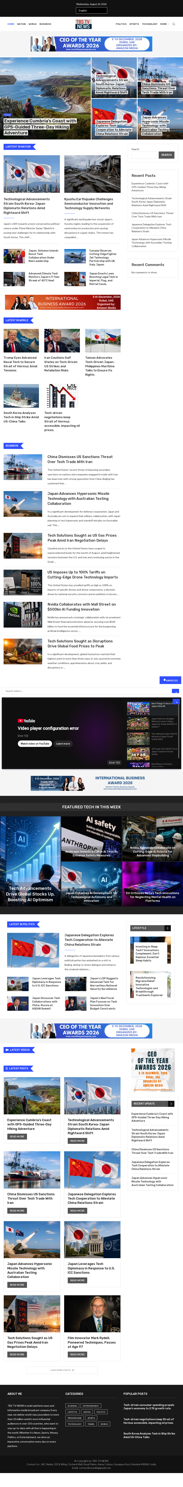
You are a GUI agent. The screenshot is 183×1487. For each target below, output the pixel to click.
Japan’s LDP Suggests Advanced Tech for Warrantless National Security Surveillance (104, 984)
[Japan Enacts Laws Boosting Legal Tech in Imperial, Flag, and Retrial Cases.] (75, 279)
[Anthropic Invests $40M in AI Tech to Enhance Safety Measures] (91, 838)
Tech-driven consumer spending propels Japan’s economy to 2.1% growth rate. (148, 1407)
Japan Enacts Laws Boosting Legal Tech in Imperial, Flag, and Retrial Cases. (103, 279)
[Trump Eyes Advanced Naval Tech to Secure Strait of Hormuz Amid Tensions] (21, 340)
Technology (149, 24)
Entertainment (91, 1406)
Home (11, 24)
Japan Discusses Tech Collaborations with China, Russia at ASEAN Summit (46, 1003)
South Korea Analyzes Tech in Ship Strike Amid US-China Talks (21, 417)
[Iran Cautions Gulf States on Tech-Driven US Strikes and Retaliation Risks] (62, 340)
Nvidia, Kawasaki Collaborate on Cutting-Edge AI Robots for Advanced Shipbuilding (152, 851)
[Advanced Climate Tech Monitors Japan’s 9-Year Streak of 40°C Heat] (14, 279)
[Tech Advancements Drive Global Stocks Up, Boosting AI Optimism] (30, 861)
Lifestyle (72, 1412)
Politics (121, 24)
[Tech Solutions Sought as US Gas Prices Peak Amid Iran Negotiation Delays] (23, 546)
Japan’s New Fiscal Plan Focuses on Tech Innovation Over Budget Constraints (103, 1003)
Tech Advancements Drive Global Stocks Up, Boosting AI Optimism (30, 894)
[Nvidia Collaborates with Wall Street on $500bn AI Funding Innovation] (23, 615)
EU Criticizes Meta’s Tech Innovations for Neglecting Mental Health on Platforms (152, 896)
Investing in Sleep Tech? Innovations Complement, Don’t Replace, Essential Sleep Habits (147, 953)
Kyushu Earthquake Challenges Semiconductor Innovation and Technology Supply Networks (88, 203)
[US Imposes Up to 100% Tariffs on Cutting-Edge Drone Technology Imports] (23, 582)
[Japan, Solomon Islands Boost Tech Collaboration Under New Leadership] (14, 256)
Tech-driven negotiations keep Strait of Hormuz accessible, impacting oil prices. (62, 421)
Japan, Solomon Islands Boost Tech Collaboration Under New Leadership (43, 256)
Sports (134, 24)
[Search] (173, 24)
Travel (91, 1424)
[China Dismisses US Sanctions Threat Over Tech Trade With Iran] (160, 77)
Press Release (74, 1418)
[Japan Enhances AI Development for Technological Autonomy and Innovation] (91, 884)
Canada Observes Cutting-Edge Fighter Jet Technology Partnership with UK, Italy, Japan (103, 257)
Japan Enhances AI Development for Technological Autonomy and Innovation (91, 896)
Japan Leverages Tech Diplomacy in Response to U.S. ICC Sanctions (46, 982)
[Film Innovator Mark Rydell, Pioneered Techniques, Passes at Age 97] (92, 1328)
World (33, 24)
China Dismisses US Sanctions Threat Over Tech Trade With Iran (158, 88)
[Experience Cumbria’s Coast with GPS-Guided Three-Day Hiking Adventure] (45, 98)
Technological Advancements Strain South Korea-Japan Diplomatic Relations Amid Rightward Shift (112, 84)
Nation (21, 24)
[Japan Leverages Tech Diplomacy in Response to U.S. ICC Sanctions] (18, 984)
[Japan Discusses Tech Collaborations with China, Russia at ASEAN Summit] (18, 1003)
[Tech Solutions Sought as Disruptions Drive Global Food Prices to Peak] (23, 651)
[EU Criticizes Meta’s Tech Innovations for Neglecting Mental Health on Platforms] (152, 884)
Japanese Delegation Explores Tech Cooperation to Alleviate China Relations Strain (151, 228)
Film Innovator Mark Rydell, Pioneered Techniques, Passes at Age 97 (92, 1342)
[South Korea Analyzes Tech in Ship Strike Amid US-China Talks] (21, 396)
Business (45, 24)
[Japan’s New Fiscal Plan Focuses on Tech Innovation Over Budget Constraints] (75, 1003)
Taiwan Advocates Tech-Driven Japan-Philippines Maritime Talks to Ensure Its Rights (100, 366)
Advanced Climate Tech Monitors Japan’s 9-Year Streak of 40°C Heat (44, 277)
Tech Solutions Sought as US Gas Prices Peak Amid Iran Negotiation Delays (30, 1342)
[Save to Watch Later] (174, 705)
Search (135, 149)
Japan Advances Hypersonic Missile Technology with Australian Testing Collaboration (155, 126)
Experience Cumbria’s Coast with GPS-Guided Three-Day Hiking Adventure (40, 127)
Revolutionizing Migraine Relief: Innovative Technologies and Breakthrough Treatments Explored (149, 986)
